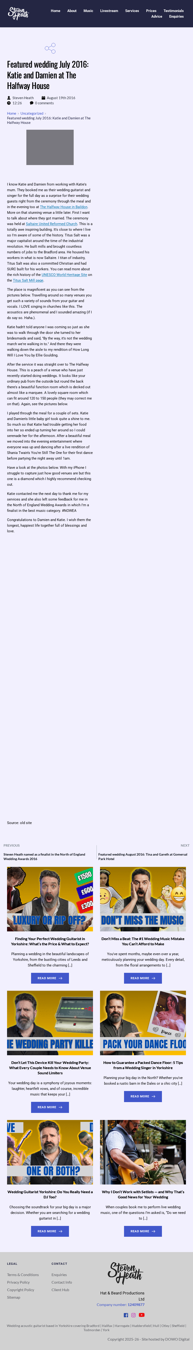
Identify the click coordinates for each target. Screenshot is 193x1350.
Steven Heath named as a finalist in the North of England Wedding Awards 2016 (44, 856)
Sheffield (178, 1326)
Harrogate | (123, 1326)
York (106, 1330)
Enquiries (59, 1274)
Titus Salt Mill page (28, 280)
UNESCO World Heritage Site (64, 275)
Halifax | (108, 1326)
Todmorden (92, 1330)
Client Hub (61, 1289)
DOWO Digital (177, 1339)
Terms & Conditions (23, 1274)
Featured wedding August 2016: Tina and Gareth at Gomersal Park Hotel (142, 856)
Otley (165, 1326)
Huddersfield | (142, 1326)
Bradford (93, 1326)
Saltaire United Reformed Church (51, 224)
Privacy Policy (18, 1282)
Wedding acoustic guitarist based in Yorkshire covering (46, 1326)
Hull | (157, 1326)
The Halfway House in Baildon (63, 207)
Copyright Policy (20, 1289)
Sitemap (14, 1297)
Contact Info (62, 1282)
